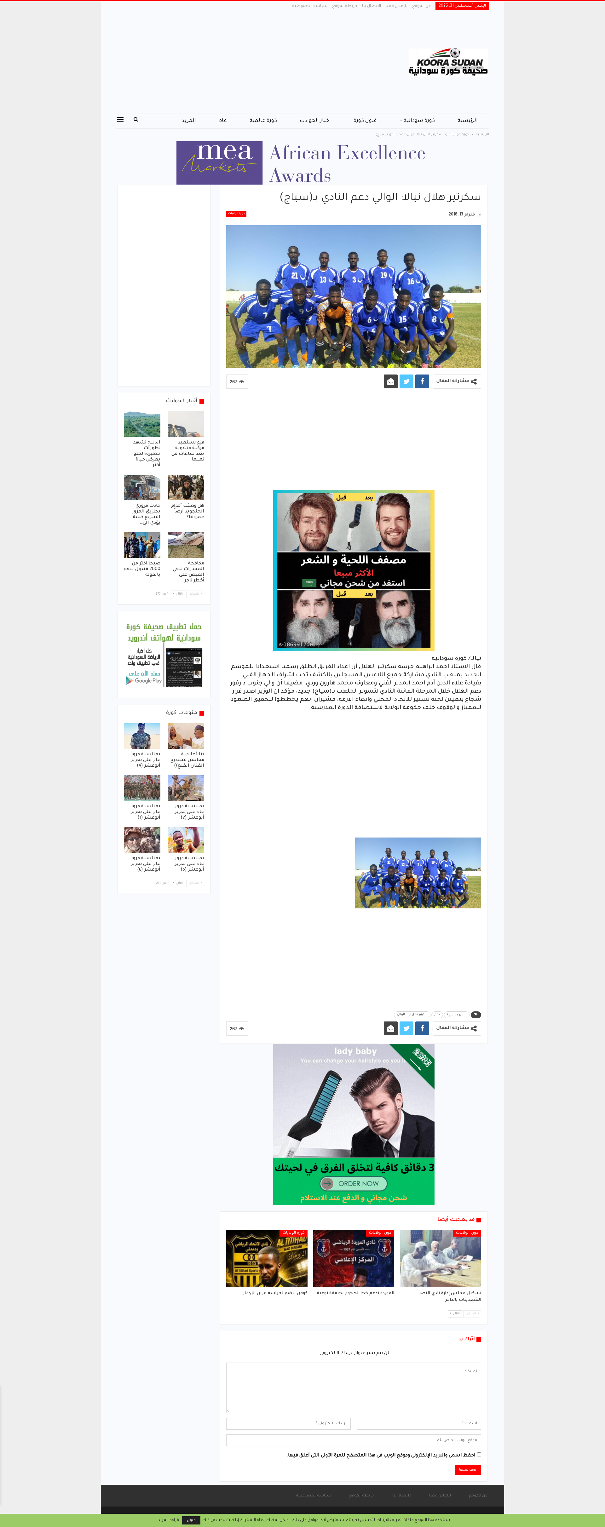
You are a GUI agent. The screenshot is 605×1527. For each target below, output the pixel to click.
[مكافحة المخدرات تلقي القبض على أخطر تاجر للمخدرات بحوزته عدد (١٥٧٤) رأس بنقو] (186, 545)
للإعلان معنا (396, 6)
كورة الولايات (236, 213)
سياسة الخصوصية (309, 6)
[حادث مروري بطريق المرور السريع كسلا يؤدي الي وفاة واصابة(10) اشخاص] (142, 487)
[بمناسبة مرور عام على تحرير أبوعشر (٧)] (186, 788)
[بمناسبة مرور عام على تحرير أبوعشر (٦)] (142, 788)
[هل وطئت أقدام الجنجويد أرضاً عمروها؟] (186, 487)
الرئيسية (468, 121)
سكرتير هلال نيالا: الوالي (412, 1014)
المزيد (189, 121)
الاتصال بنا (371, 6)
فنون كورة (365, 121)
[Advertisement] (239, 63)
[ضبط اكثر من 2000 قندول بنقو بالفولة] (142, 545)
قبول (191, 1520)
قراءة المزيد (168, 1520)
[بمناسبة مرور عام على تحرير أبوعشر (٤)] (142, 840)
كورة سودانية (419, 121)
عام (223, 121)
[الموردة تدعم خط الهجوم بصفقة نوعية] (354, 1258)
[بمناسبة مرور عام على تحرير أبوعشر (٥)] (186, 840)
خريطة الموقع (344, 6)
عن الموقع (421, 6)
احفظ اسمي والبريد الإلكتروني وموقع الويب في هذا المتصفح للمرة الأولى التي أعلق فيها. (380, 1455)
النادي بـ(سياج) (456, 1014)
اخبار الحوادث (315, 121)
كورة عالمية (263, 121)
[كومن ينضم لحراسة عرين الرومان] (267, 1258)
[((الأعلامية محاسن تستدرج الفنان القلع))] (186, 736)
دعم (437, 1014)
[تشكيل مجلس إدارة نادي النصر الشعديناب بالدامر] (440, 1258)
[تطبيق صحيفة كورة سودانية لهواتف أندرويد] (164, 655)
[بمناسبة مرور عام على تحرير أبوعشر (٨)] (142, 736)
